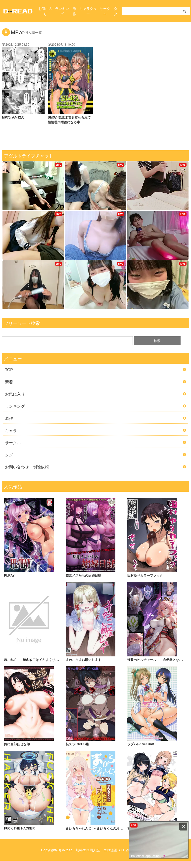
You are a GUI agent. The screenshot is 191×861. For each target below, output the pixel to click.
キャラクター (88, 11)
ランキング (62, 11)
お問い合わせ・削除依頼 (27, 467)
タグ (115, 11)
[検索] (184, 11)
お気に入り (45, 11)
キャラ (11, 430)
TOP (9, 369)
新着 (9, 382)
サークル (105, 11)
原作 (74, 11)
